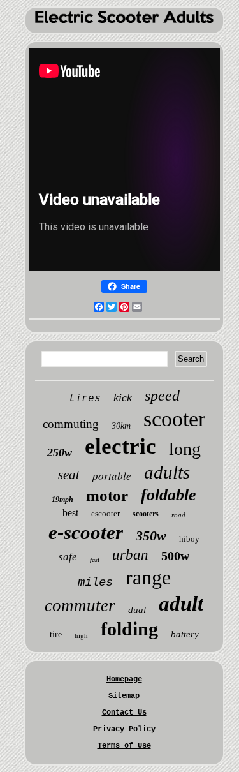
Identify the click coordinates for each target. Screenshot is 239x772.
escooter (105, 513)
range (148, 577)
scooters (146, 513)
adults (167, 472)
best (70, 512)
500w (175, 556)
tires (85, 399)
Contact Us (124, 712)
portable (111, 475)
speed (162, 395)
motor (107, 495)
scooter (174, 419)
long (185, 449)
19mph (62, 499)
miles (95, 582)
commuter (80, 605)
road (178, 515)
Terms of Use (124, 745)
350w (151, 536)
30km (121, 426)
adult (181, 603)
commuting (71, 424)
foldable (168, 495)
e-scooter (85, 532)
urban (130, 555)
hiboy (189, 539)
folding (129, 628)
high (81, 635)
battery (185, 634)
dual (137, 610)
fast (94, 559)
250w (59, 452)
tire (56, 634)
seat (69, 474)
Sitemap (124, 696)
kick (122, 397)
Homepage (124, 679)
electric (120, 446)
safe (68, 557)
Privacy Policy (124, 729)
